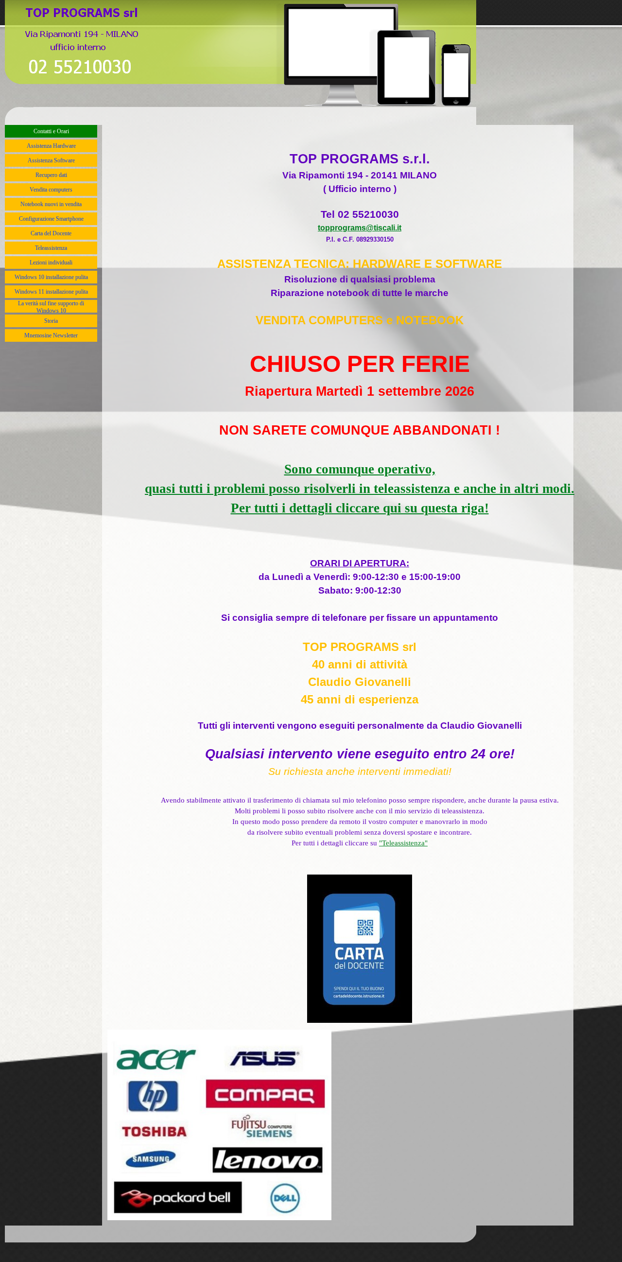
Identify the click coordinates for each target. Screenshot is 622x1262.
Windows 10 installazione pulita (51, 277)
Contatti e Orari (51, 131)
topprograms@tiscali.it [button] (359, 228)
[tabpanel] (359, 577)
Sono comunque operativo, (359, 469)
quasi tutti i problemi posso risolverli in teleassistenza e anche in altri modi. (359, 488)
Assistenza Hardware (51, 145)
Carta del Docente (51, 233)
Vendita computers (51, 189)
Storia (51, 320)
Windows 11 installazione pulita (51, 291)
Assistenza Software (51, 160)
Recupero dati (51, 175)
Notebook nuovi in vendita (51, 204)
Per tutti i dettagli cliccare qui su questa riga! (360, 508)
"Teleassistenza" (403, 843)
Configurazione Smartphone (51, 218)
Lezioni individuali (51, 262)
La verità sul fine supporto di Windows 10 (51, 307)
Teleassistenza (51, 248)
